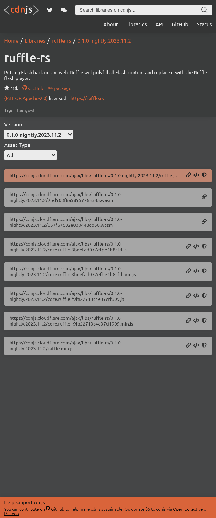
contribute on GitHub (41, 509)
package (62, 88)
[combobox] (38, 134)
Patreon (11, 513)
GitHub (180, 24)
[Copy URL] (188, 175)
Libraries (136, 24)
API (159, 24)
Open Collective (188, 509)
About (110, 24)
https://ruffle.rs (87, 98)
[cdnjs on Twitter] (49, 10)
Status (204, 24)
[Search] (204, 10)
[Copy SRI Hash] (204, 175)
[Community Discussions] (64, 10)
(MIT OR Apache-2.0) (26, 98)
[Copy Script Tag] (196, 175)
